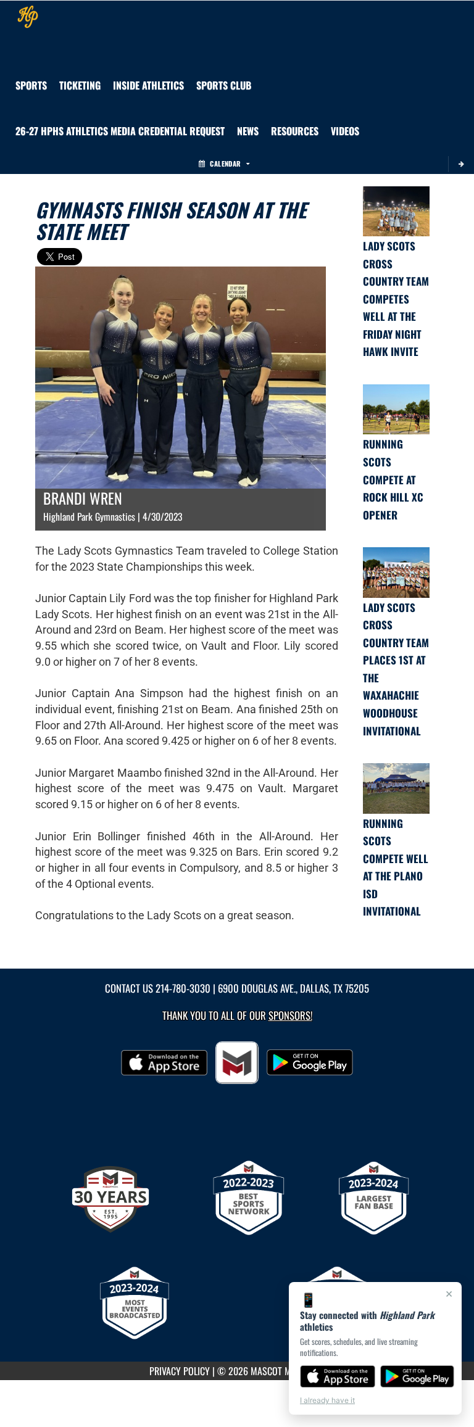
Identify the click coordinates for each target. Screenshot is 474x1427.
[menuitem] (223, 85)
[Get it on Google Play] (417, 1376)
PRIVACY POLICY (179, 1370)
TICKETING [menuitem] (80, 85)
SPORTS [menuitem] (31, 85)
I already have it (327, 1400)
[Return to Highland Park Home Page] (27, 16)
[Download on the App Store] (337, 1376)
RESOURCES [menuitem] (294, 130)
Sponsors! (290, 1015)
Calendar (225, 163)
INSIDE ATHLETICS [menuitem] (148, 85)
